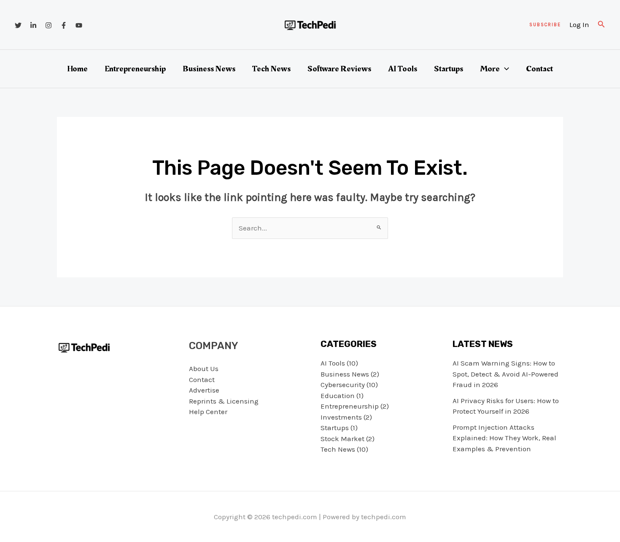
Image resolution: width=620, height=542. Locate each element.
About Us (203, 368)
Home (77, 68)
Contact (539, 68)
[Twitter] (18, 25)
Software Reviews (339, 68)
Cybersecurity (343, 384)
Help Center (208, 411)
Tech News (271, 68)
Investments (341, 417)
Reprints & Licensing (224, 401)
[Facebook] (63, 25)
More (490, 68)
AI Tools (402, 68)
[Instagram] (48, 25)
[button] (545, 24)
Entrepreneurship (135, 68)
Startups (448, 68)
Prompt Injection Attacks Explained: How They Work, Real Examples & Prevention (504, 438)
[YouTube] (78, 25)
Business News (209, 68)
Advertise (204, 390)
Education (338, 395)
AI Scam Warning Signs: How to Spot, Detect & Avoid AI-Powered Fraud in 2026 (505, 374)
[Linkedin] (33, 25)
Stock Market (342, 438)
